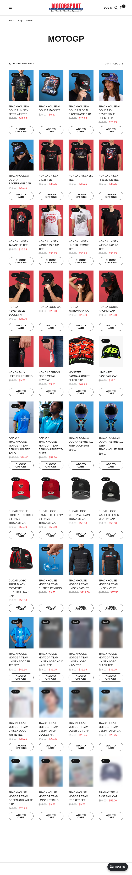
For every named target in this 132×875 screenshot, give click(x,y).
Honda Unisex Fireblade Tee (109, 177)
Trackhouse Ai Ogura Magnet (49, 108)
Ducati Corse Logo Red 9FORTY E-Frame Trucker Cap (21, 517)
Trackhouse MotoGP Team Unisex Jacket (79, 584)
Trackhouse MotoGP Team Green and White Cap (21, 798)
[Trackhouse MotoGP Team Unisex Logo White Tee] (21, 702)
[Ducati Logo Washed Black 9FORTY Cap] (111, 490)
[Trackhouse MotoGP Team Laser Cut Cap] (81, 702)
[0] (121, 7)
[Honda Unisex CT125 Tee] (51, 155)
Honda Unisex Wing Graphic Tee (108, 245)
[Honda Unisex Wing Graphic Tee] (111, 220)
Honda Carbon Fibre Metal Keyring (49, 376)
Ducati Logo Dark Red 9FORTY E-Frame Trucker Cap (51, 517)
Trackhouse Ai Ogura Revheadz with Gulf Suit (81, 441)
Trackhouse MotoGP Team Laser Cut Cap (79, 727)
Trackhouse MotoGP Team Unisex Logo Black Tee (108, 659)
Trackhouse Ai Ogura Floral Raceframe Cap (80, 110)
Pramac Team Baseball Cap (108, 794)
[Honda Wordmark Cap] (81, 286)
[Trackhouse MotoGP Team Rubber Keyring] (51, 559)
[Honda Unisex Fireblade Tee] (111, 155)
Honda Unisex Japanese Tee (18, 243)
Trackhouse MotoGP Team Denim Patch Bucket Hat (48, 729)
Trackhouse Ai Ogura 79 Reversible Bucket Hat (109, 112)
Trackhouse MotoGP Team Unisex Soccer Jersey (19, 659)
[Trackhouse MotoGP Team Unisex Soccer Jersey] (21, 632)
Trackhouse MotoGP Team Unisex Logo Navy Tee (78, 659)
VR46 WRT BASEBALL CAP (108, 374)
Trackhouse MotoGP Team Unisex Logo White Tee (18, 729)
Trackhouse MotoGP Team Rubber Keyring (50, 584)
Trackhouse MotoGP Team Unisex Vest (108, 584)
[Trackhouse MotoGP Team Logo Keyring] (51, 771)
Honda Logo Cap (50, 306)
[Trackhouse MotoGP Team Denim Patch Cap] (111, 702)
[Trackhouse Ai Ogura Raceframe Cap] (21, 155)
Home (11, 20)
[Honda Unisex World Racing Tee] (51, 220)
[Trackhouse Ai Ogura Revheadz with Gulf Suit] (81, 417)
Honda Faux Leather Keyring (21, 374)
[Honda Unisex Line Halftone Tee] (81, 220)
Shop (20, 20)
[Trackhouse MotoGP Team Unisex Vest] (111, 559)
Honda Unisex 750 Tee (81, 177)
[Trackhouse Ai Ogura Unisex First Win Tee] (21, 85)
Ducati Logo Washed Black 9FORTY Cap (109, 515)
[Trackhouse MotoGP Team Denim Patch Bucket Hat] (51, 702)
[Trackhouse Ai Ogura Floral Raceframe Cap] (81, 85)
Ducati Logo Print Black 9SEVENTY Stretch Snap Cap (19, 588)
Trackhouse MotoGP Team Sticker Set (78, 796)
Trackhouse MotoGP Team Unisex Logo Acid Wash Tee (51, 659)
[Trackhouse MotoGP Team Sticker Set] (81, 771)
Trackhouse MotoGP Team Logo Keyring (49, 796)
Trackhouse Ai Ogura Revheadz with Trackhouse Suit (111, 443)
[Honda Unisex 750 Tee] (81, 155)
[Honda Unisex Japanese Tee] (21, 220)
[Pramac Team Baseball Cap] (111, 771)
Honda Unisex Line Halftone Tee (79, 245)
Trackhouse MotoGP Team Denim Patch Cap (110, 727)
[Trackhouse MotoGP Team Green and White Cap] (21, 771)
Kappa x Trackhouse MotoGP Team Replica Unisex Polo (19, 445)
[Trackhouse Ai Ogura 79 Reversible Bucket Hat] (111, 85)
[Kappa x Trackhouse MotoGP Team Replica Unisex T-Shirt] (51, 417)
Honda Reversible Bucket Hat (17, 310)
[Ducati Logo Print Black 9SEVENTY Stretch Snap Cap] (21, 559)
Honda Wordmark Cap (79, 308)
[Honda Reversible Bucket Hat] (21, 286)
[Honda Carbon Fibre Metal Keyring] (51, 351)
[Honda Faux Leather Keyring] (21, 351)
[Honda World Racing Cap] (111, 286)
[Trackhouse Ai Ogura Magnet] (51, 85)
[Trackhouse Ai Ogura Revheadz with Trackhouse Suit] (111, 417)
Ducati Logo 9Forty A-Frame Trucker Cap (80, 515)
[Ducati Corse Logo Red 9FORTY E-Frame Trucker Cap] (21, 490)
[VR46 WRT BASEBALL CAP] (111, 351)
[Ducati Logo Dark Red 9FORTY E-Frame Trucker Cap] (51, 490)
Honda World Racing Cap (108, 308)
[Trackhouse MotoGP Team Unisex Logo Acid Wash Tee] (51, 632)
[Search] (116, 7)
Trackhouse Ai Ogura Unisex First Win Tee (19, 110)
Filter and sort (23, 63)
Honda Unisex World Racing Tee (49, 245)
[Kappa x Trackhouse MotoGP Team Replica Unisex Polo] (21, 417)
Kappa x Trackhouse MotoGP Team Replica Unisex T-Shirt (51, 445)
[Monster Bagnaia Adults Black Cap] (81, 351)
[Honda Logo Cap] (51, 286)
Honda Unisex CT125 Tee (48, 177)
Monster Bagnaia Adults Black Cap (79, 376)
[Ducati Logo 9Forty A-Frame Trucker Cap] (81, 490)
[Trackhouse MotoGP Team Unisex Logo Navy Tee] (81, 632)
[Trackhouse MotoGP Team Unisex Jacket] (81, 559)
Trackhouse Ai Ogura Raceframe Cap (20, 179)
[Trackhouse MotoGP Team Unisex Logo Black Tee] (111, 632)
